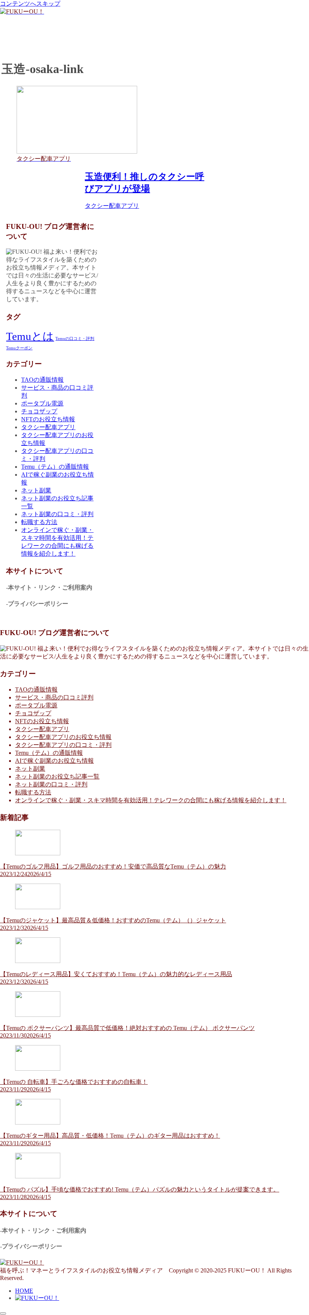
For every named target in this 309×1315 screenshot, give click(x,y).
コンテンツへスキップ (30, 3)
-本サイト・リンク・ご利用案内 (49, 587)
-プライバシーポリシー (37, 603)
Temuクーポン (19, 348)
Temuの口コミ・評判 (74, 339)
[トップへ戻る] (3, 1313)
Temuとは (30, 336)
